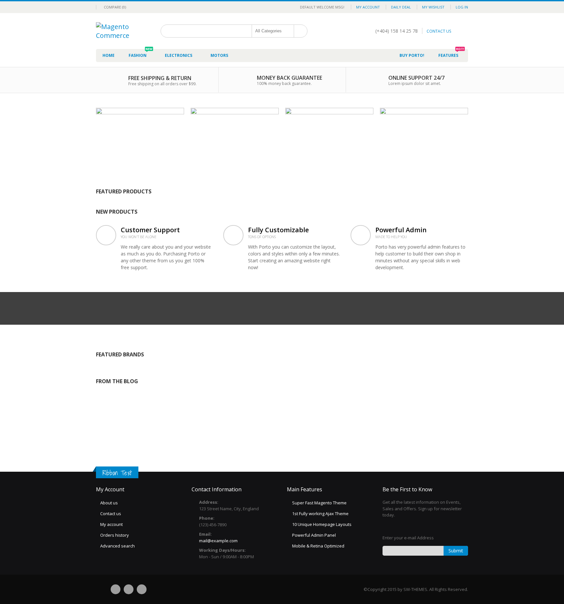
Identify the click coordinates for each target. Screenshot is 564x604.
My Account (368, 7)
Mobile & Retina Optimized (318, 546)
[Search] (300, 31)
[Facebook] (115, 589)
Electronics (178, 55)
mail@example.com (218, 541)
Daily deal (401, 7)
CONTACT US (439, 31)
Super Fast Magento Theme (319, 503)
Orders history (114, 535)
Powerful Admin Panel (314, 535)
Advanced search (117, 546)
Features (451, 53)
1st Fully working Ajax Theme (320, 513)
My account (111, 524)
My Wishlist (433, 7)
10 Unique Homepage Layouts (322, 524)
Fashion (140, 53)
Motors (219, 55)
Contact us (110, 513)
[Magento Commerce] (119, 26)
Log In (462, 7)
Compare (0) (115, 7)
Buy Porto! (412, 55)
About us (109, 503)
